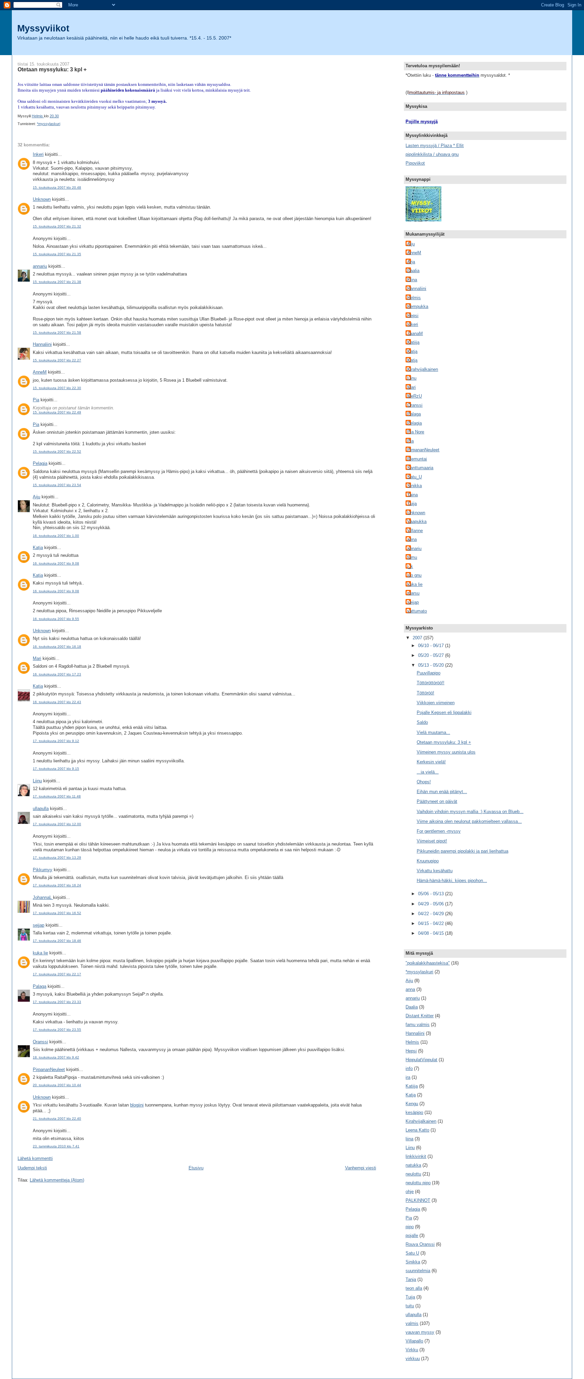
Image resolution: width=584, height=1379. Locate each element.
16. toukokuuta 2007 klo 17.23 (57, 674)
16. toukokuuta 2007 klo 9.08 (56, 563)
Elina (412, 279)
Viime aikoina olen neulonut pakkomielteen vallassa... (469, 821)
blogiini (137, 1105)
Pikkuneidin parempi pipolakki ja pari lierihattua (462, 851)
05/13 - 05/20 (431, 665)
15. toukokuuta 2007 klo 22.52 (57, 451)
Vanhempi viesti (360, 1167)
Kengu (412, 1103)
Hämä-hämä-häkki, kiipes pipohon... (452, 880)
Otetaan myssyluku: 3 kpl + (444, 742)
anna (412, 539)
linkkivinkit (416, 1156)
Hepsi (412, 315)
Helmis (414, 297)
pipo (410, 1226)
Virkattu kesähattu (435, 870)
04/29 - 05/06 (431, 903)
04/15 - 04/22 (431, 923)
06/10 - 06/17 (431, 645)
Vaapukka (417, 521)
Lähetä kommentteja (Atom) (57, 1180)
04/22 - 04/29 (431, 913)
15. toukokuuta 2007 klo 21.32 (57, 226)
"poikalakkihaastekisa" (428, 963)
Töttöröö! (425, 692)
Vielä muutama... (433, 732)
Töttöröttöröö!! (430, 682)
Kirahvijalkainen (422, 369)
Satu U (412, 1253)
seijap (38, 925)
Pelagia (40, 463)
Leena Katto (417, 1130)
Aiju (36, 496)
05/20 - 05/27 (431, 655)
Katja (38, 547)
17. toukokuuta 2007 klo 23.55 (57, 1029)
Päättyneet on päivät (437, 801)
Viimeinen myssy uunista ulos (446, 752)
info (409, 1068)
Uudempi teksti (32, 1167)
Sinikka (414, 485)
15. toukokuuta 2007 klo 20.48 (57, 187)
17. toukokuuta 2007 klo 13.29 (57, 857)
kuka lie (40, 952)
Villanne (415, 530)
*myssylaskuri (48, 124)
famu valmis (418, 1024)
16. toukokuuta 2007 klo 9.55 (56, 619)
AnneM (40, 372)
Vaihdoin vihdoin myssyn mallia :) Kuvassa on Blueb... (470, 811)
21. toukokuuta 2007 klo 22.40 (57, 1118)
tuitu (410, 1305)
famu (412, 557)
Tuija (412, 503)
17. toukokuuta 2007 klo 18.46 (57, 941)
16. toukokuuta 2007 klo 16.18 (57, 646)
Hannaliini (42, 344)
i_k (410, 566)
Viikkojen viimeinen (436, 702)
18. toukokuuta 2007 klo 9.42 (56, 1057)
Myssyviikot (43, 28)
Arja (411, 261)
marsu (413, 593)
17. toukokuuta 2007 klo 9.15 (56, 768)
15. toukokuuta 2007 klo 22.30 (57, 388)
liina (409, 1138)
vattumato (417, 611)
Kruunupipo (428, 860)
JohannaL (43, 897)
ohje (410, 1191)
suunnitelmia (418, 1270)
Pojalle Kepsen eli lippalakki (444, 712)
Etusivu (196, 1167)
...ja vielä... (428, 772)
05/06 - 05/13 (431, 893)
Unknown (42, 199)
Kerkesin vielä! (431, 761)
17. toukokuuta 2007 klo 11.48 (57, 796)
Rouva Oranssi (420, 1244)
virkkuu (413, 1358)
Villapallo (414, 1341)
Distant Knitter (420, 1015)
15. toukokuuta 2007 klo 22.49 (57, 412)
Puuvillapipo (428, 672)
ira (408, 1077)
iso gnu (414, 575)
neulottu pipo (418, 1182)
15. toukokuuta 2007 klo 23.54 (57, 485)
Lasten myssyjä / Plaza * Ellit (435, 145)
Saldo (422, 722)
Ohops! (424, 781)
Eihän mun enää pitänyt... (442, 791)
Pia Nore (415, 431)
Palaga (39, 986)
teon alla (414, 1288)
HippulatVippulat (421, 1059)
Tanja (411, 1279)
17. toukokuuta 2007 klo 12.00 (57, 824)
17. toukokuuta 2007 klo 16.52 (57, 913)
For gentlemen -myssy (439, 831)
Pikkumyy (42, 869)
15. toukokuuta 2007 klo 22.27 (57, 360)
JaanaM (415, 333)
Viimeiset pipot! (432, 840)
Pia (36, 399)
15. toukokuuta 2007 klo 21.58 (57, 332)
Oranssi (40, 1041)
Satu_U (414, 476)
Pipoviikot (415, 163)
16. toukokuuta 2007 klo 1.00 (56, 536)
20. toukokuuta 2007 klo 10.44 (57, 1085)
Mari (37, 658)
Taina (412, 494)
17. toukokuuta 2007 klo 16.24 (57, 885)
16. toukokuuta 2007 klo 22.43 (57, 702)
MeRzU (414, 396)
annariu (40, 266)
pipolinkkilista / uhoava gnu (432, 154)
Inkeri (38, 154)
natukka (413, 1165)
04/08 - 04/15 (431, 933)
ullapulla (41, 808)
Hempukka (417, 306)
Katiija (413, 342)
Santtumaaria (420, 467)
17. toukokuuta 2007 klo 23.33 (57, 1002)
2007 (418, 637)
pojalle (412, 1235)
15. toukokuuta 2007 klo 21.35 (57, 254)
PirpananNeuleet (49, 1069)
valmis (412, 1323)
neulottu (413, 1173)
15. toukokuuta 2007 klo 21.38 (57, 282)
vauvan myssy (420, 1332)
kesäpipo (414, 1112)
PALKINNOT (418, 1200)
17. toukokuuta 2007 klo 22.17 (57, 974)
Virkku (412, 1349)
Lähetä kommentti (35, 1158)
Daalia (413, 270)
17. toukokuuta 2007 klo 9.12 (56, 741)
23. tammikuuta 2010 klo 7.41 (56, 1146)
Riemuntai (417, 458)
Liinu (37, 780)
